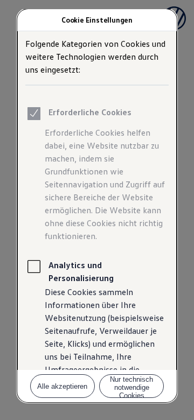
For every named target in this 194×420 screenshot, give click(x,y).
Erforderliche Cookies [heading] (89, 112)
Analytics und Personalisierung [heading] (81, 271)
